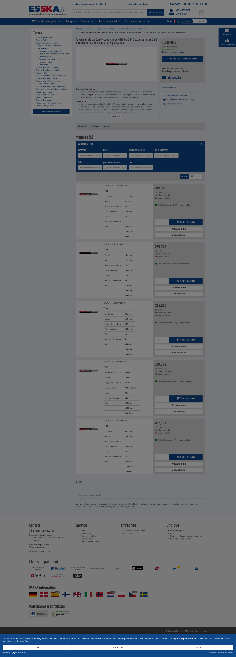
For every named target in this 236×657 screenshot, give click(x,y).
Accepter (118, 647)
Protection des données (225, 652)
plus (198, 647)
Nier (37, 647)
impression (213, 652)
